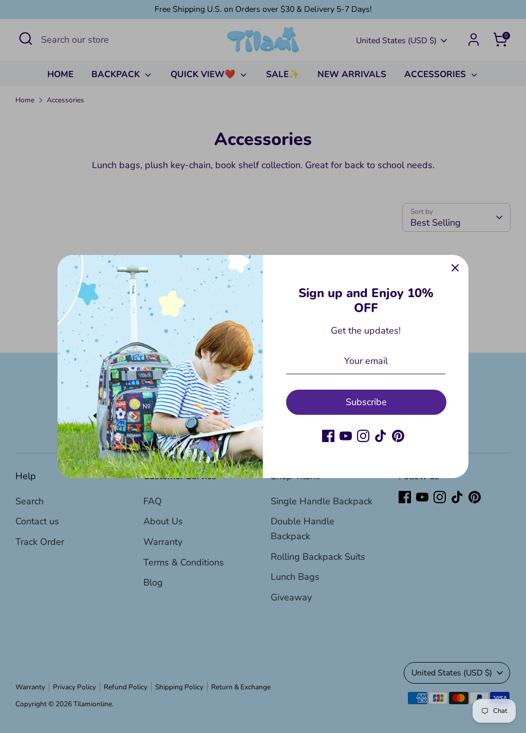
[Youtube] (346, 436)
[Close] (455, 268)
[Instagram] (363, 436)
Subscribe (366, 402)
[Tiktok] (380, 436)
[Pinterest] (398, 436)
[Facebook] (328, 436)
